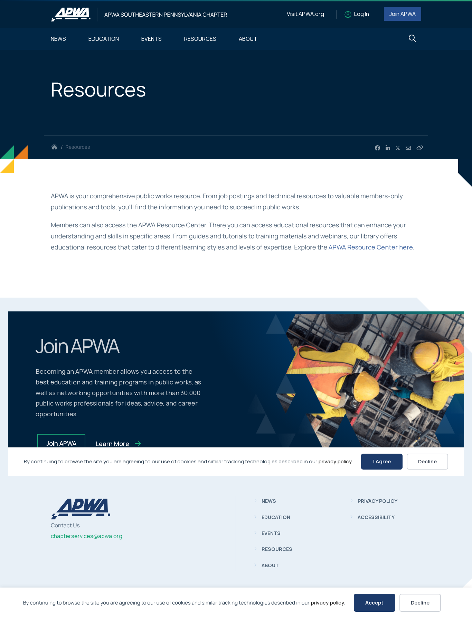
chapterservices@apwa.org (86, 536)
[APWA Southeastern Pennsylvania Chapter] (71, 14)
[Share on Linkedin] (388, 148)
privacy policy (327, 602)
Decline (420, 602)
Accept (374, 602)
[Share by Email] (408, 148)
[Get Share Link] (419, 148)
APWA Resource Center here (371, 247)
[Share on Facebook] (377, 148)
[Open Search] (412, 38)
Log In (361, 14)
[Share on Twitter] (398, 148)
